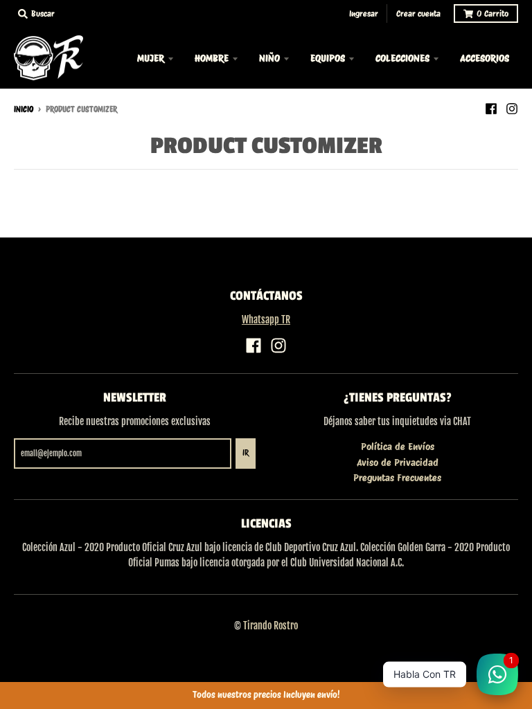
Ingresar (363, 13)
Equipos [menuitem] (327, 58)
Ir (245, 453)
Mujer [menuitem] (150, 58)
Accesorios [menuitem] (484, 58)
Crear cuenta (418, 13)
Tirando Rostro (270, 625)
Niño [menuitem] (269, 58)
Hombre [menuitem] (212, 58)
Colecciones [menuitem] (402, 58)
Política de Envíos (397, 446)
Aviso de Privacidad (397, 462)
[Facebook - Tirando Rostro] (491, 108)
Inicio (23, 109)
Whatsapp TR (266, 319)
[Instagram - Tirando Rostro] (512, 108)
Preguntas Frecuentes (397, 477)
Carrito (492, 13)
